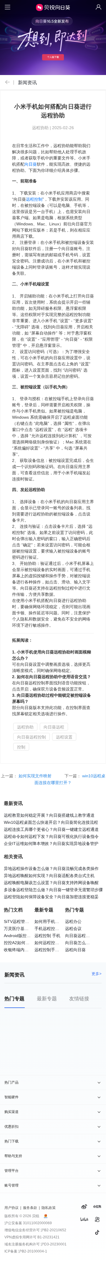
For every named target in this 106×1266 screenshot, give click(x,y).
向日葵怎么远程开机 (83, 942)
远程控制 (34, 199)
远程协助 (25, 727)
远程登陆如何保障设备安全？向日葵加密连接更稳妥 (51, 896)
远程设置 (64, 737)
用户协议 (11, 1208)
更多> (97, 973)
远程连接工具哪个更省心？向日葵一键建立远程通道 (51, 829)
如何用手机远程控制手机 (57, 921)
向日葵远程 (54, 727)
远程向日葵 (75, 949)
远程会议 (73, 928)
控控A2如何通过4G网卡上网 (30, 942)
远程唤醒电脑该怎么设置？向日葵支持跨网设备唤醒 (51, 882)
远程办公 (73, 921)
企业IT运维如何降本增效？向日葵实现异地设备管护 (51, 843)
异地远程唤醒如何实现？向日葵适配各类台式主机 (49, 875)
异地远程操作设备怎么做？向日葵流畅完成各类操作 (51, 868)
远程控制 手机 (47, 935)
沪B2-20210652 (53, 1230)
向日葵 (30, 164)
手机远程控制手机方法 (55, 928)
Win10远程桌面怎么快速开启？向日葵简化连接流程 (51, 822)
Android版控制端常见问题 (27, 935)
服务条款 (30, 1208)
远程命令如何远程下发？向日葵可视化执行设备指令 (51, 836)
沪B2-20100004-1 (32, 1251)
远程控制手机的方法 (53, 949)
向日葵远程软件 (79, 935)
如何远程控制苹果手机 (55, 942)
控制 (21, 747)
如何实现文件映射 (36, 775)
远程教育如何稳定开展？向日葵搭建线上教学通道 (49, 815)
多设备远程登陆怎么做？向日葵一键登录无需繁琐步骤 (53, 889)
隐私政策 (49, 1208)
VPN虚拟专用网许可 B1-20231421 (31, 1237)
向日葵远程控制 (31, 737)
